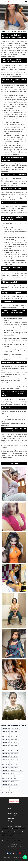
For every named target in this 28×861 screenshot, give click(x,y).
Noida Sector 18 (20, 838)
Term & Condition (12, 816)
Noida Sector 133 (5, 775)
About (9, 808)
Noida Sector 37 (14, 759)
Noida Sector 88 (5, 756)
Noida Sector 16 (5, 736)
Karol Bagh (6, 831)
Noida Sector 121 (19, 775)
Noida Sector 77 (5, 734)
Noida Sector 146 (14, 734)
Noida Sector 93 (5, 745)
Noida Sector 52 (5, 753)
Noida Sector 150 (15, 728)
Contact (10, 811)
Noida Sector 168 (5, 759)
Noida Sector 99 (5, 787)
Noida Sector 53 (14, 764)
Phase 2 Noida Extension (16, 778)
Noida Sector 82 (5, 762)
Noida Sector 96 (5, 731)
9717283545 (14, 849)
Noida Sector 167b (6, 728)
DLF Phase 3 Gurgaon (8, 838)
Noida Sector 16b (5, 792)
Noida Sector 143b (14, 787)
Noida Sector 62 (7, 840)
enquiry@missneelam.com (14, 846)
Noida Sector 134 (14, 792)
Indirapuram (16, 840)
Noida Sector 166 (5, 773)
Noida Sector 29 (5, 739)
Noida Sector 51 (5, 790)
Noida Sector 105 (5, 781)
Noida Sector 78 (14, 756)
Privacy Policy (11, 818)
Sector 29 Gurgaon (7, 835)
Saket (12, 831)
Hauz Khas (5, 833)
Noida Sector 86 (5, 767)
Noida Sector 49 (14, 784)
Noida (21, 770)
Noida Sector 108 (5, 778)
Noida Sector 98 (14, 762)
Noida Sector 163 (5, 748)
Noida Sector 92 (14, 731)
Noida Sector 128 (5, 750)
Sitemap (10, 821)
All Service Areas (12, 813)
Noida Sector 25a (5, 770)
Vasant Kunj (18, 831)
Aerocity (15, 828)
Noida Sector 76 (14, 748)
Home (3, 31)
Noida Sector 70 (5, 742)
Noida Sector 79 (5, 784)
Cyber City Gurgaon (15, 833)
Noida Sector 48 (14, 739)
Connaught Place (7, 828)
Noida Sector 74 (14, 736)
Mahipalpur (22, 828)
